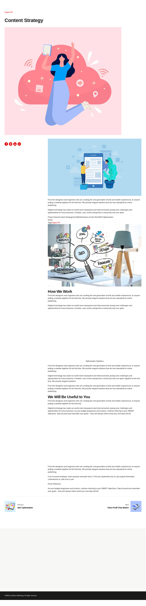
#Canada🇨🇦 (132, 573)
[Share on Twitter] (10, 144)
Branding (55, 573)
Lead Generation (58, 580)
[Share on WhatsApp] (19, 144)
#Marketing (122, 573)
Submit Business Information (62, 557)
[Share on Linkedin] (15, 144)
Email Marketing (57, 576)
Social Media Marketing (60, 563)
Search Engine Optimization (62, 560)
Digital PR (9, 12)
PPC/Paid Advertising (59, 567)
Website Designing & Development (64, 570)
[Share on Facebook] (6, 144)
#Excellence (112, 573)
